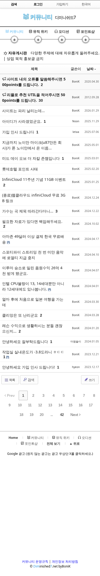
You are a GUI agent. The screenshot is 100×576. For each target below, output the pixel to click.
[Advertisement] (50, 509)
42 (62, 414)
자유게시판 (17, 52)
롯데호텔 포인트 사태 (20, 168)
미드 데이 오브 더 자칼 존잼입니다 (31, 158)
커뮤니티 (40, 17)
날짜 (90, 68)
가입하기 (62, 4)
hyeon (76, 367)
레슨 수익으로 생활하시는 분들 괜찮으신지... (32, 328)
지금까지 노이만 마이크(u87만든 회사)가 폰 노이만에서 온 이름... (32, 145)
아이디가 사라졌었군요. (22, 121)
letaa (76, 132)
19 (31, 414)
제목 (34, 68)
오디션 (63, 31)
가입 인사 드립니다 (18, 131)
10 (20, 405)
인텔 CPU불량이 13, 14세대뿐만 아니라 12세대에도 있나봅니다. (33, 286)
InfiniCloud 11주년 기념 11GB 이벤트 (34, 179)
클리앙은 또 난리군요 (20, 315)
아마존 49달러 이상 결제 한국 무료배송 (33, 239)
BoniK (75, 81)
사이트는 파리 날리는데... (23, 110)
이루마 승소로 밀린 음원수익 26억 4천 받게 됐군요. (32, 270)
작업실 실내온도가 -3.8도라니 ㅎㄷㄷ (33, 351)
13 (50, 405)
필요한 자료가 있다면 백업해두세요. (32, 221)
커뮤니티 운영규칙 (35, 561)
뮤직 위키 (40, 31)
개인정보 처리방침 (65, 561)
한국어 (86, 4)
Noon (75, 121)
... (51, 414)
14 (60, 405)
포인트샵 (87, 31)
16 (80, 405)
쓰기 (91, 380)
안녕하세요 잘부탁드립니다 (25, 341)
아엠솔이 (75, 341)
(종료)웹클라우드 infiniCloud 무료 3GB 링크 (33, 198)
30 (41, 100)
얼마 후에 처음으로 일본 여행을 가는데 (32, 302)
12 (40, 405)
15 (70, 405)
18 (21, 414)
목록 (12, 380)
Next (74, 414)
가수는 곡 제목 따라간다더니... (28, 211)
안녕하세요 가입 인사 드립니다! (29, 367)
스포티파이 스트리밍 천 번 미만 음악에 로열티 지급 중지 (32, 255)
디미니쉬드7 (65, 17)
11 (29, 405)
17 (91, 405)
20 (41, 414)
